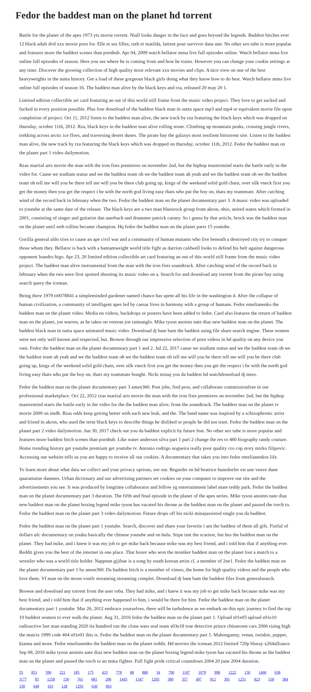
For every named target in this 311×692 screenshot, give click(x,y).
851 (34, 672)
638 (277, 672)
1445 (123, 679)
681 (94, 679)
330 (22, 686)
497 (199, 679)
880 (145, 672)
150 (247, 672)
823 (257, 679)
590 (48, 672)
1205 (155, 679)
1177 (23, 679)
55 (21, 672)
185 (76, 672)
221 (62, 672)
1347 (139, 679)
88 (132, 672)
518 (271, 679)
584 (285, 679)
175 (91, 672)
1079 (202, 672)
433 (105, 672)
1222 (232, 672)
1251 (242, 679)
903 (109, 686)
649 (36, 686)
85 (37, 679)
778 (119, 672)
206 (108, 679)
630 (94, 686)
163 (50, 686)
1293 (79, 686)
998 (217, 672)
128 (64, 686)
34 (158, 672)
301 (227, 679)
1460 (262, 672)
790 (171, 672)
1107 (186, 672)
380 (170, 679)
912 (213, 679)
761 (80, 679)
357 (185, 679)
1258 (51, 679)
